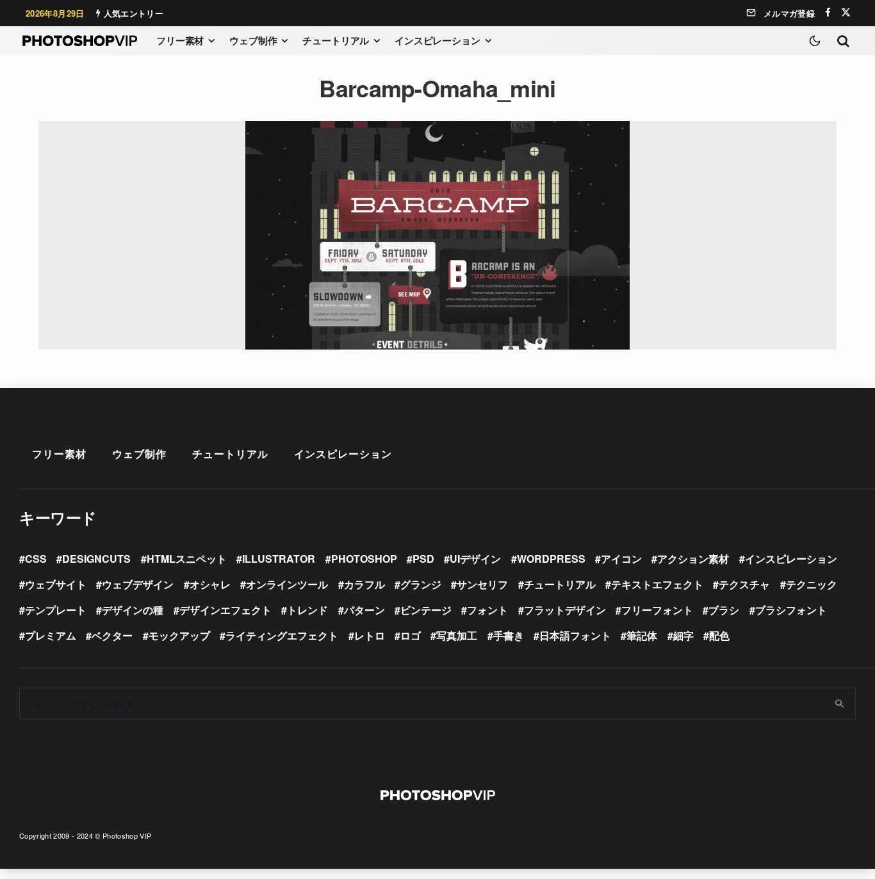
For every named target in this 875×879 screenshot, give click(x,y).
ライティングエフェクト (281, 635)
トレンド (307, 609)
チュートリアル (335, 40)
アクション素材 (693, 558)
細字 (683, 635)
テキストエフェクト (657, 584)
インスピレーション (437, 40)
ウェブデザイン (138, 584)
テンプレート (55, 609)
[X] (846, 12)
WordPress (551, 558)
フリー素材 (180, 40)
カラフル (364, 584)
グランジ (420, 584)
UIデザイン (475, 558)
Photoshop (364, 558)
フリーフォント (657, 609)
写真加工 (456, 635)
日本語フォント (575, 635)
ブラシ (723, 609)
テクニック (811, 584)
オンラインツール (287, 584)
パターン (364, 609)
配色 (719, 635)
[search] (840, 703)
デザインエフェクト (225, 609)
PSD (423, 558)
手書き (508, 635)
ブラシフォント (791, 609)
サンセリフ (482, 584)
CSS (36, 558)
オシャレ (210, 584)
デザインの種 (132, 609)
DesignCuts (96, 558)
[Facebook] (828, 12)
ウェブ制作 (253, 40)
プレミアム (50, 635)
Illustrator (278, 558)
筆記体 (641, 635)
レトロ (369, 635)
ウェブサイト (55, 584)
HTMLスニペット (187, 558)
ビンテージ (426, 609)
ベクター (112, 635)
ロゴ (410, 635)
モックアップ (179, 635)
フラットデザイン (565, 609)
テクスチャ (744, 584)
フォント (487, 609)
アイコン (621, 558)
